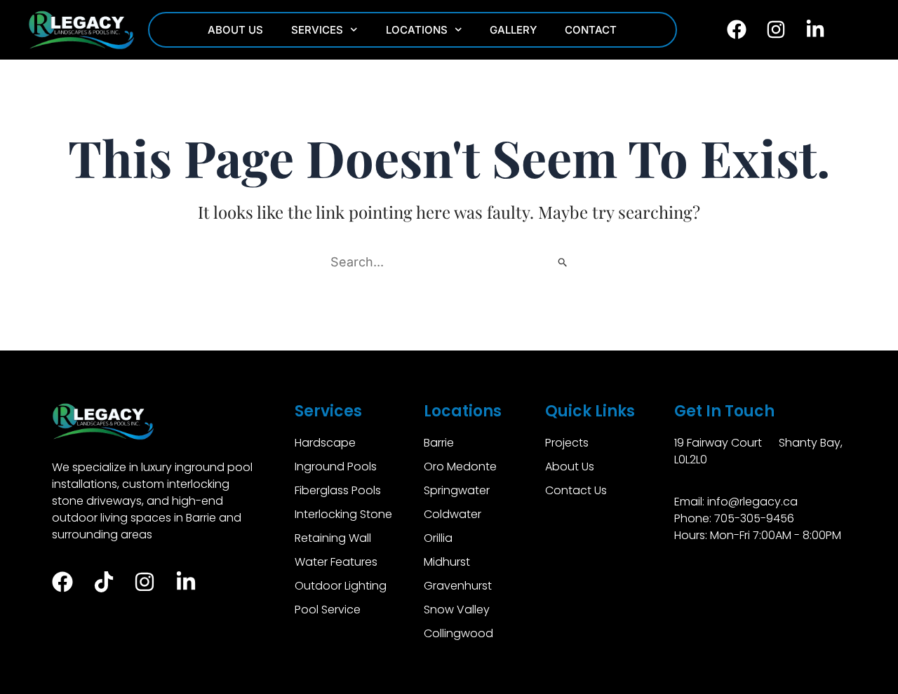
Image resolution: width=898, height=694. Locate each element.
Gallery (513, 29)
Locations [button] (417, 29)
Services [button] (317, 29)
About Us (235, 29)
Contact (591, 29)
